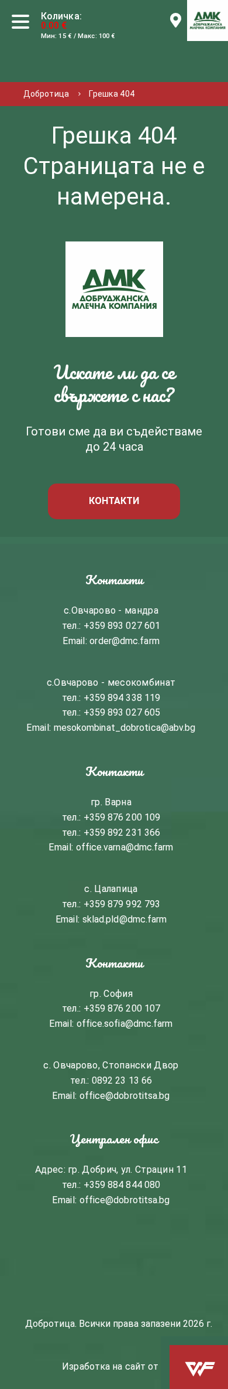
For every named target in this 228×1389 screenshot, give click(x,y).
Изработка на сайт (104, 1365)
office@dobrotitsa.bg (125, 1095)
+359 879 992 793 (122, 904)
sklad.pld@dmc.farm (124, 919)
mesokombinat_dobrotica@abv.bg (125, 727)
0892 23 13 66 (122, 1080)
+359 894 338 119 (122, 697)
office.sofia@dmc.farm (125, 1023)
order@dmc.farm (124, 640)
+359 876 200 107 (122, 1008)
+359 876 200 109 (122, 817)
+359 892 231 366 (122, 832)
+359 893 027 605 (122, 712)
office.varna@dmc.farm (125, 847)
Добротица (46, 93)
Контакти (114, 500)
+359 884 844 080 (122, 1184)
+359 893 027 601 (122, 625)
